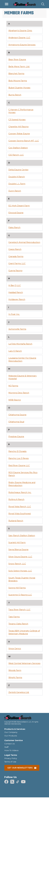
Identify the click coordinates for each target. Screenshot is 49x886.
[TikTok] (17, 781)
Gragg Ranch (14, 249)
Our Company (10, 732)
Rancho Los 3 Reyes (18, 458)
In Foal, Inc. (14, 314)
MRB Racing (14, 400)
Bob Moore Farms (17, 80)
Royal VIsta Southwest (19, 513)
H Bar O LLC (14, 285)
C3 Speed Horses (16, 119)
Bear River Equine (17, 59)
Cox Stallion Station (18, 148)
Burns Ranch (14, 95)
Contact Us (9, 744)
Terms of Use (10, 762)
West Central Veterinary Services (24, 663)
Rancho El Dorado (17, 451)
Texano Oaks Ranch (18, 624)
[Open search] (43, 4)
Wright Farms (15, 677)
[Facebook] (6, 782)
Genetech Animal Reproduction (24, 242)
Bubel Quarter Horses (19, 87)
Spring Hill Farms (17, 588)
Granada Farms (15, 256)
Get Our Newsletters (20, 768)
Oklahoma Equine (17, 415)
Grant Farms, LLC (16, 263)
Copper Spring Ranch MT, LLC (23, 141)
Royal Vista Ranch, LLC (19, 506)
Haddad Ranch (15, 292)
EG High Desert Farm (19, 205)
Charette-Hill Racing (18, 126)
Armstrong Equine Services (21, 45)
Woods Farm (14, 670)
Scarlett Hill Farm (17, 542)
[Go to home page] (24, 718)
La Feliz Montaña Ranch (20, 344)
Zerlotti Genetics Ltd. (18, 692)
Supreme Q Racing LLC (20, 595)
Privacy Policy (10, 758)
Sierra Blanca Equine (18, 549)
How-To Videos (11, 750)
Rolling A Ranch (16, 499)
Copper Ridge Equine (19, 133)
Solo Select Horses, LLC (20, 571)
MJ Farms (13, 386)
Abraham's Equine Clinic (20, 30)
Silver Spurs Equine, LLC (20, 556)
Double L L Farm (16, 184)
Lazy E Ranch (15, 351)
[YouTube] (23, 781)
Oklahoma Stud (16, 422)
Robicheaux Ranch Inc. (19, 492)
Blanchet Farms (16, 73)
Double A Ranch (16, 177)
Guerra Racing (15, 270)
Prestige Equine (16, 436)
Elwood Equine (15, 212)
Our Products (10, 736)
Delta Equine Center (18, 169)
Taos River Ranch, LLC (19, 609)
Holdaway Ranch (16, 299)
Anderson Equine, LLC (19, 37)
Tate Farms (14, 617)
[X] (12, 782)
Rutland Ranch (15, 521)
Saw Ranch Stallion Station (21, 535)
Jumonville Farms (17, 329)
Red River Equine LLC (19, 465)
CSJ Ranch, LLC (16, 155)
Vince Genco (14, 648)
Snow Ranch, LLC (17, 563)
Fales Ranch (14, 227)
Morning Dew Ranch (18, 393)
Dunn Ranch (14, 191)
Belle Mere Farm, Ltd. (19, 66)
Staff (6, 747)
